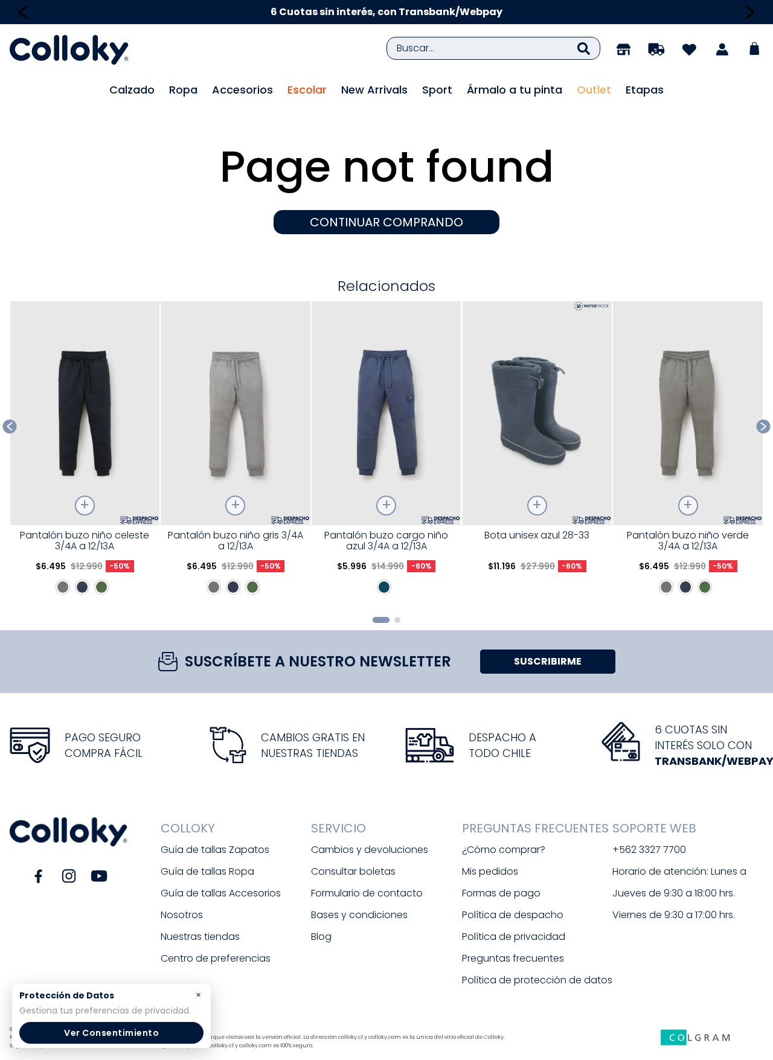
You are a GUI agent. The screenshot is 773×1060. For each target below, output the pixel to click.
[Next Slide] (750, 12)
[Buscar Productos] (583, 48)
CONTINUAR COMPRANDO (386, 222)
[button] (381, 620)
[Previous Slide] (23, 12)
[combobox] (493, 48)
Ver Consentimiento (111, 1033)
